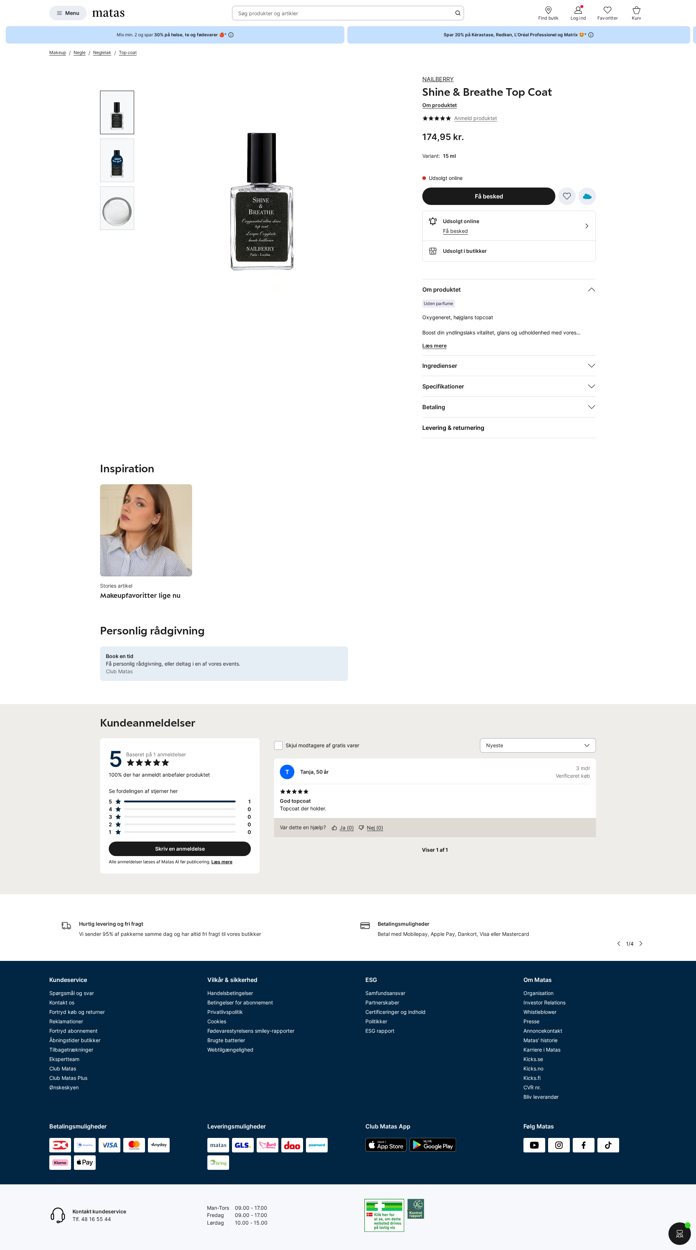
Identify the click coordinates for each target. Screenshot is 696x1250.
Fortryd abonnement (73, 1031)
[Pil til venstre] (619, 943)
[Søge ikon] (458, 13)
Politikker (376, 1021)
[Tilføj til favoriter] (567, 196)
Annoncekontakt (542, 1031)
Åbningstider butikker (74, 1040)
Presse (531, 1021)
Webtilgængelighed (230, 1050)
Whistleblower (539, 1012)
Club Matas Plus (68, 1078)
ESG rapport (379, 1031)
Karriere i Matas (541, 1050)
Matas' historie (540, 1040)
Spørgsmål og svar (71, 993)
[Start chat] (679, 1233)
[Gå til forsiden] (108, 13)
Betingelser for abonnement (240, 1002)
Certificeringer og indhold (395, 1012)
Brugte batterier (226, 1040)
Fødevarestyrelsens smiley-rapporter (250, 1031)
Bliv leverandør (541, 1097)
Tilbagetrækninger (71, 1050)
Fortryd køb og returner (77, 1012)
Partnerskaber (382, 1002)
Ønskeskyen (64, 1087)
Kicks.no (533, 1068)
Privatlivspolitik (225, 1012)
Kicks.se (533, 1059)
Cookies (216, 1021)
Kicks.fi (531, 1078)
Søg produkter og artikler (268, 13)
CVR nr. (532, 1087)
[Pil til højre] (690, 35)
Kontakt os (61, 1002)
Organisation (538, 993)
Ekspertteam (64, 1059)
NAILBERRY (438, 79)
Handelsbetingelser (230, 993)
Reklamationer (66, 1021)
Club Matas (62, 1068)
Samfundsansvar (385, 993)
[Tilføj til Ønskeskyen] (587, 196)
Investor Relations (544, 1002)
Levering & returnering (453, 427)
